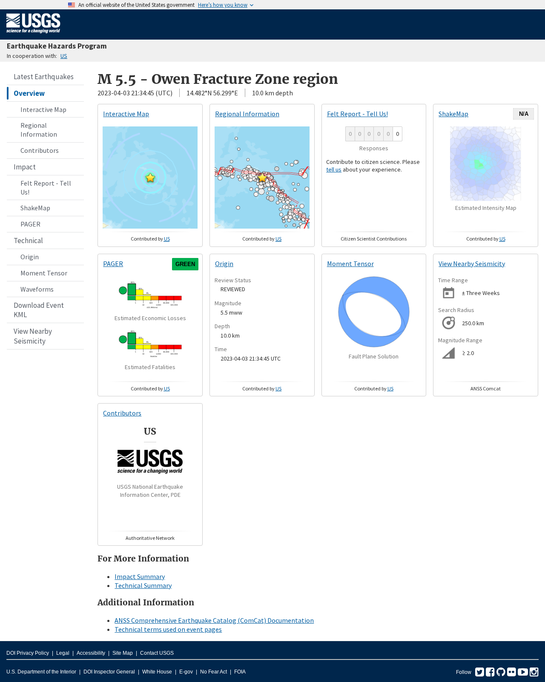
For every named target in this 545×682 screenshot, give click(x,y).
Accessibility (91, 653)
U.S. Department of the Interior (41, 672)
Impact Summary (140, 576)
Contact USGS (157, 653)
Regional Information (38, 129)
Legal (62, 653)
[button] (150, 177)
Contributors (39, 150)
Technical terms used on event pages (168, 629)
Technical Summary (143, 585)
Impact (25, 167)
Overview (29, 93)
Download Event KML (39, 310)
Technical (28, 240)
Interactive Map (43, 109)
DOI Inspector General (109, 672)
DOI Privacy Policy (27, 653)
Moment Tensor (43, 273)
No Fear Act (213, 672)
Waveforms (37, 289)
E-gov (186, 672)
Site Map (122, 653)
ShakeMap (35, 207)
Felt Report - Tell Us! (45, 187)
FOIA (240, 672)
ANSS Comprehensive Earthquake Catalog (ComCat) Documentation (214, 620)
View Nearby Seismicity (33, 336)
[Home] (33, 35)
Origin (29, 256)
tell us (333, 169)
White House (157, 672)
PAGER (30, 224)
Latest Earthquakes (44, 76)
